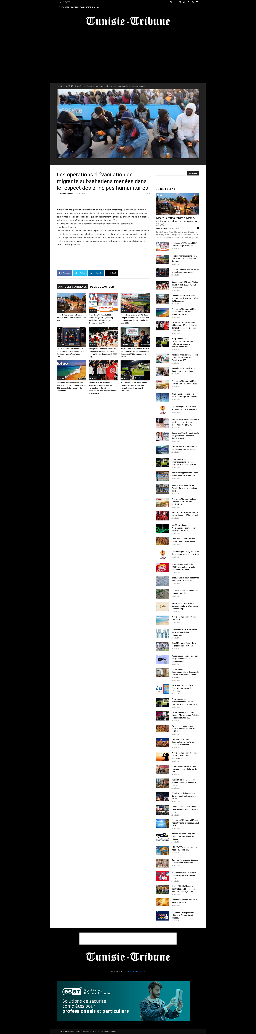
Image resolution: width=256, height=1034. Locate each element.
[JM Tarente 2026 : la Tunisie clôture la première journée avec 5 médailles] (162, 876)
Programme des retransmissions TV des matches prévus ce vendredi (183, 462)
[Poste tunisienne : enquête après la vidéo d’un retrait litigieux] (162, 837)
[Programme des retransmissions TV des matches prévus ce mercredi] (162, 702)
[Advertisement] (103, 201)
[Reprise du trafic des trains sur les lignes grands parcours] (162, 449)
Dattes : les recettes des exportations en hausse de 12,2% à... (183, 728)
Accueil (59, 86)
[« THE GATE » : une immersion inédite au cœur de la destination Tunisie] (162, 850)
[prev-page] (58, 398)
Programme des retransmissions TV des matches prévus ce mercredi (184, 701)
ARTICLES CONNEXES (72, 286)
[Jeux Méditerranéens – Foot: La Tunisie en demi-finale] (162, 646)
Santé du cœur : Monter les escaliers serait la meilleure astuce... (183, 782)
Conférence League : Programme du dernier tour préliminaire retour (183, 528)
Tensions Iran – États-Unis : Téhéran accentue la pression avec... (184, 809)
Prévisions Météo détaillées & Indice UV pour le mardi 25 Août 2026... (185, 823)
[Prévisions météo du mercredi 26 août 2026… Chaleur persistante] (162, 756)
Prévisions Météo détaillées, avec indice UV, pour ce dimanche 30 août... (183, 312)
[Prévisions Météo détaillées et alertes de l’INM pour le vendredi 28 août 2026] (162, 502)
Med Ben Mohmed (66, 193)
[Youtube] (197, 2)
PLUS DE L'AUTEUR (102, 286)
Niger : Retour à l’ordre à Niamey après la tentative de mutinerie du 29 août (71, 317)
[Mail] (188, 2)
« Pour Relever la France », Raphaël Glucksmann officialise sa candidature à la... (185, 715)
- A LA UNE (69, 86)
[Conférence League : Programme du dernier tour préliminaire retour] (162, 528)
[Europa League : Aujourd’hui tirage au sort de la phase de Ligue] (162, 410)
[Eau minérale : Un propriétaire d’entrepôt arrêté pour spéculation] (162, 633)
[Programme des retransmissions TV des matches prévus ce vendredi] (162, 462)
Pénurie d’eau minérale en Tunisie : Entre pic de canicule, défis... (184, 488)
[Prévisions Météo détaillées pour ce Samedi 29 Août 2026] (162, 384)
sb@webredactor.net (135, 971)
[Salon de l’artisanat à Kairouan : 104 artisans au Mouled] (162, 863)
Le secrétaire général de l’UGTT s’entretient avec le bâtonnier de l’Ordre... (183, 567)
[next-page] (62, 398)
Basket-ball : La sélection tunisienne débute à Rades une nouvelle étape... (184, 606)
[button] (171, 2)
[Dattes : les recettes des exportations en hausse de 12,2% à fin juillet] (162, 728)
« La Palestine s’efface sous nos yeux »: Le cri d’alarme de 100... (184, 769)
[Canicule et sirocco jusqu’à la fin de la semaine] (162, 902)
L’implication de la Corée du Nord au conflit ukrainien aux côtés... (183, 796)
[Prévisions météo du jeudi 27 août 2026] (162, 620)
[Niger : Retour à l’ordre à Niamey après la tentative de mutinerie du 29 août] (71, 303)
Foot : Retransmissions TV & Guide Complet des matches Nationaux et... (184, 258)
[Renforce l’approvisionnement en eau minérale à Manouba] (162, 476)
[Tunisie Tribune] (128, 21)
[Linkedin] (184, 2)
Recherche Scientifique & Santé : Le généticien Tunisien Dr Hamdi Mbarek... (185, 435)
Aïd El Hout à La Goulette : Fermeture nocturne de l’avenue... (182, 688)
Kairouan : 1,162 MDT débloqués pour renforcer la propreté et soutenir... (184, 742)
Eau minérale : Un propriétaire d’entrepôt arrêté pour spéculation (184, 632)
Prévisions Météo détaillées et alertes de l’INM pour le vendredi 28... (184, 501)
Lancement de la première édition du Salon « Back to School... (182, 915)
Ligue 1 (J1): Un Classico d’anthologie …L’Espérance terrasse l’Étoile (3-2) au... (183, 889)
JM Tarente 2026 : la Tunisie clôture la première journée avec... (183, 875)
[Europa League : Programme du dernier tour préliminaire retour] (162, 555)
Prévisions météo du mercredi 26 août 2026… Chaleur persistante (184, 755)
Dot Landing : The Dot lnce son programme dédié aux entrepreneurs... (184, 658)
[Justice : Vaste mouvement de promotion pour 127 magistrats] (162, 515)
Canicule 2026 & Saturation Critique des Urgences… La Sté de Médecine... (184, 298)
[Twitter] (193, 2)
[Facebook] (175, 2)
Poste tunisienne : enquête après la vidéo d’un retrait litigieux (183, 836)
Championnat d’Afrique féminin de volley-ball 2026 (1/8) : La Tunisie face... (184, 285)
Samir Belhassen (162, 228)
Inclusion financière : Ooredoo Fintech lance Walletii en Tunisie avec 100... (184, 357)
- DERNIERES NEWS (127, 344)
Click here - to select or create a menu (79, 7)
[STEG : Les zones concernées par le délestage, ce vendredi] (162, 397)
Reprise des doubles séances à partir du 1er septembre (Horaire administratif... (185, 422)
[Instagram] (180, 2)
